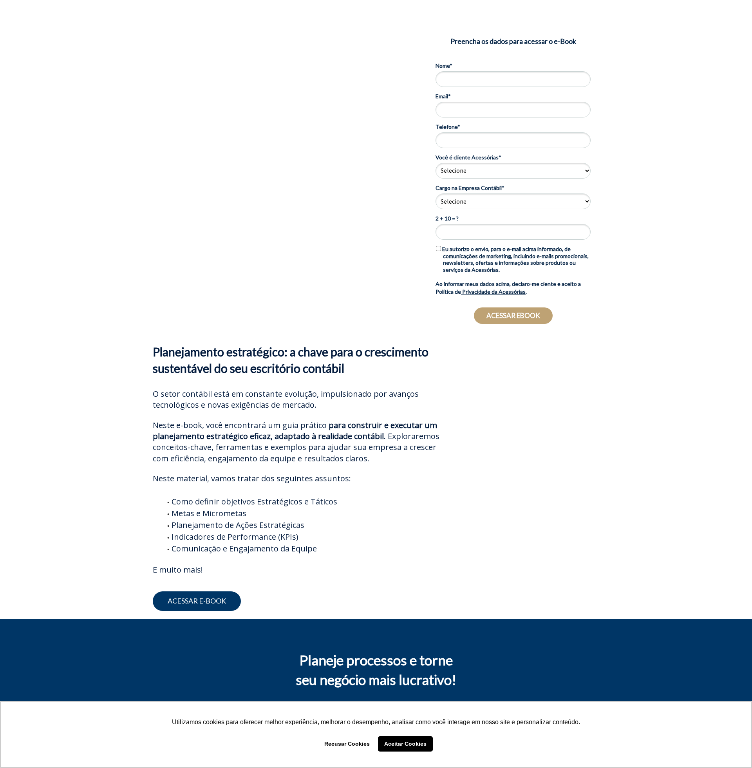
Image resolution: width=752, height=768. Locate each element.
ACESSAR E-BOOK (197, 600)
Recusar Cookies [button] (347, 744)
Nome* (444, 65)
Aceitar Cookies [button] (405, 744)
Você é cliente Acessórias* (468, 157)
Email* (443, 96)
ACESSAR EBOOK (513, 315)
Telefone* (448, 126)
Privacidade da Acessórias (493, 291)
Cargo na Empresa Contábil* (470, 187)
